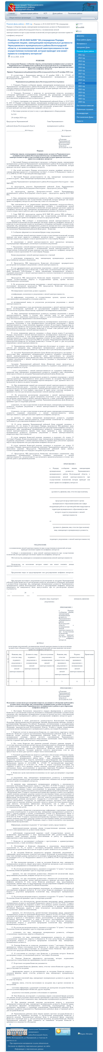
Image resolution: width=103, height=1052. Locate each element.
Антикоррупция (82, 113)
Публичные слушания (85, 109)
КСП (45, 13)
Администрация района (29, 13)
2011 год (81, 55)
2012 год (81, 58)
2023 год (81, 92)
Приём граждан (42, 18)
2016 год (81, 71)
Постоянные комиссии (85, 105)
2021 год (81, 86)
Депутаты (80, 36)
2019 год (81, 80)
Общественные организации (20, 18)
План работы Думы (84, 40)
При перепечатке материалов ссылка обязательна (29, 1043)
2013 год (81, 61)
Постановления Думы (85, 117)
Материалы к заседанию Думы (83, 45)
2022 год (81, 89)
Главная (12, 13)
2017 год (81, 74)
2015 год (81, 67)
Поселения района (75, 13)
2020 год (29, 24)
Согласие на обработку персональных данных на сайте (29, 1046)
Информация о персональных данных (29, 1049)
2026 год (81, 102)
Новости (80, 121)
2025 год (81, 99)
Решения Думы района (15, 24)
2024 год (81, 96)
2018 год (81, 77)
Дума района (57, 13)
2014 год (81, 64)
